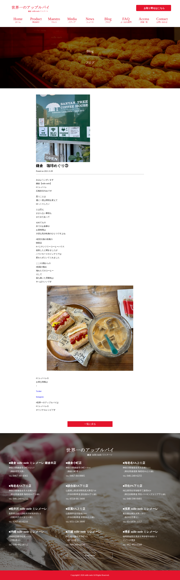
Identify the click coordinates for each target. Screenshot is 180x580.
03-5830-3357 (134, 521)
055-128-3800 (77, 521)
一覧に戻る (90, 424)
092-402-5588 (134, 544)
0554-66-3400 (77, 498)
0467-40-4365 (20, 475)
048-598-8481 (134, 498)
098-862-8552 (20, 544)
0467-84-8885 (77, 475)
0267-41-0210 (20, 521)
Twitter (39, 391)
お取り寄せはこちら (154, 8)
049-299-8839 (77, 544)
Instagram (40, 397)
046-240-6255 (134, 475)
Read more (90, 555)
